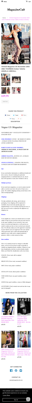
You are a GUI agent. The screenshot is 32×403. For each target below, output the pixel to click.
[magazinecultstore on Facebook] (11, 371)
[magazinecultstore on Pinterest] (16, 371)
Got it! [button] (16, 400)
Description (15, 121)
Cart (29, 1)
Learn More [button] (6, 395)
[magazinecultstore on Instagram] (20, 371)
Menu (5, 1)
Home (4, 18)
